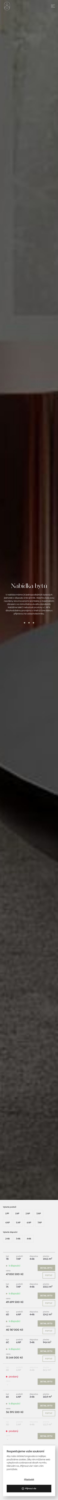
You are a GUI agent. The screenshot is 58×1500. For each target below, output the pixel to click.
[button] (50, 6)
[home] (7, 6)
